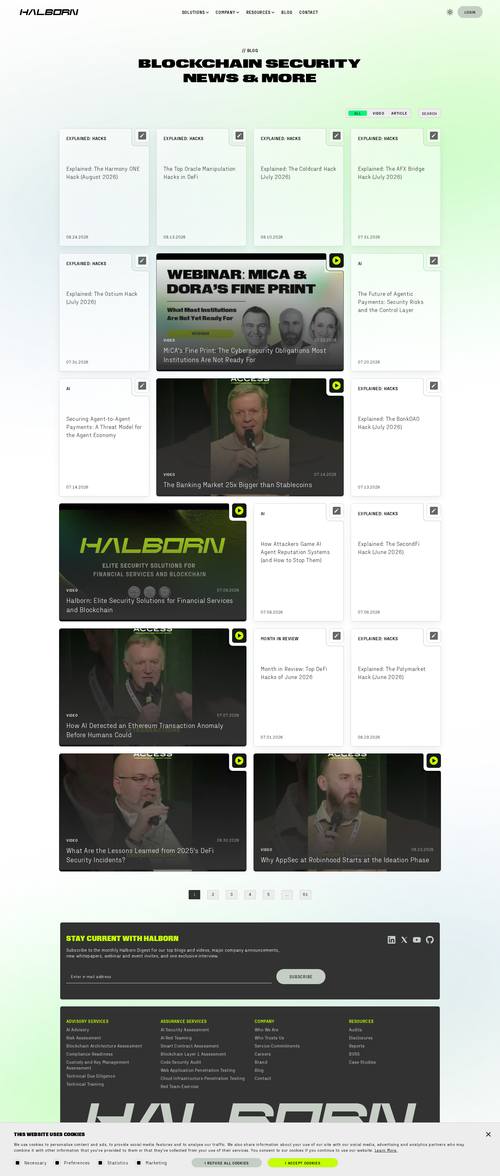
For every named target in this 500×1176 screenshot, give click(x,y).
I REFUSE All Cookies (227, 1162)
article (399, 113)
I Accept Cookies (302, 1162)
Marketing (156, 1162)
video (378, 113)
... (286, 895)
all (357, 113)
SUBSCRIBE (300, 976)
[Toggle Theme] (450, 12)
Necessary (35, 1162)
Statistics (117, 1162)
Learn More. (386, 1151)
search (429, 113)
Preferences (77, 1162)
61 (305, 895)
